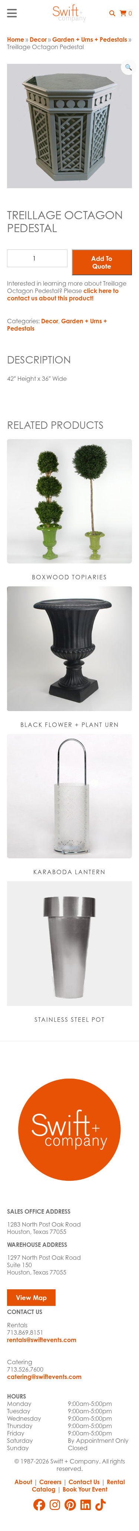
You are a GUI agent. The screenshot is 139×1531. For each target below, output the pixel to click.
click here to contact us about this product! (63, 294)
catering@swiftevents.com (44, 1376)
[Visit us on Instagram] (55, 1505)
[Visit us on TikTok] (100, 1505)
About (23, 1482)
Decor (38, 39)
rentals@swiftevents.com (41, 1340)
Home (15, 39)
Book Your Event (85, 1489)
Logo (69, 13)
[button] (112, 13)
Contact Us (84, 1482)
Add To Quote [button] (101, 262)
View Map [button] (31, 1297)
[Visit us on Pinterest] (70, 1505)
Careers (50, 1482)
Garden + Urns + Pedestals (89, 39)
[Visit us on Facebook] (39, 1505)
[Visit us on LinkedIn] (85, 1505)
